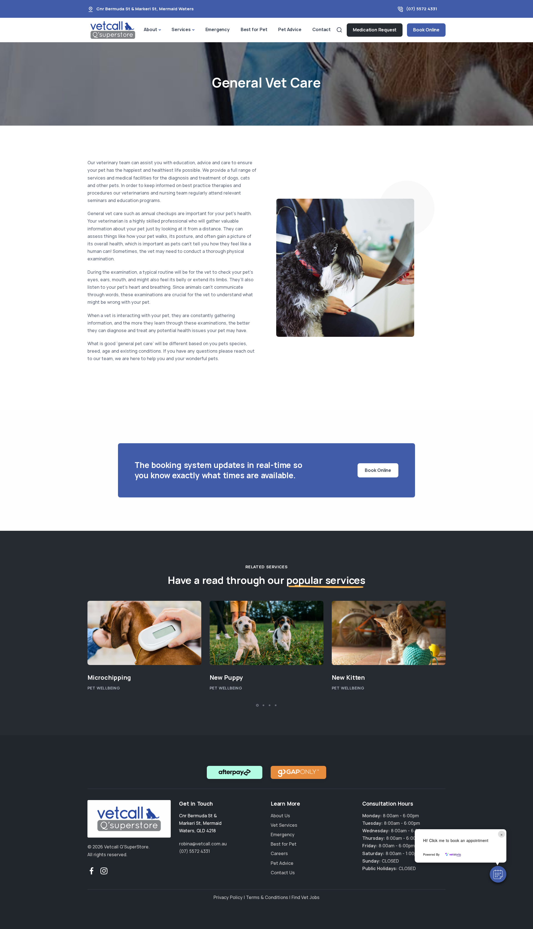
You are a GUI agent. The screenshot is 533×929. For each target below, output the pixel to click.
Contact (321, 29)
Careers (279, 853)
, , (200, 823)
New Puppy (226, 677)
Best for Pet (254, 29)
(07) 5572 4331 (421, 9)
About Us (280, 816)
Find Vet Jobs (305, 897)
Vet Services (284, 825)
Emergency (217, 29)
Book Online (426, 30)
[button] (498, 874)
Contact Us (283, 873)
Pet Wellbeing (103, 688)
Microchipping (109, 677)
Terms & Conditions (267, 897)
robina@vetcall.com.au (203, 844)
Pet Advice (289, 29)
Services (181, 29)
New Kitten (348, 677)
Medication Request (374, 30)
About (150, 29)
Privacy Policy (228, 897)
